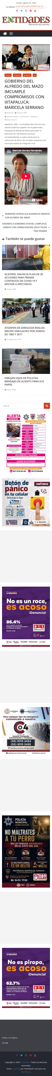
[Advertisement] (26, 556)
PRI (35, 75)
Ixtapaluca (33, 116)
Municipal (27, 75)
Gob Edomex (24, 116)
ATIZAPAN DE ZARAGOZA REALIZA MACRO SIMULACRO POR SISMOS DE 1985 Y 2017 (25, 331)
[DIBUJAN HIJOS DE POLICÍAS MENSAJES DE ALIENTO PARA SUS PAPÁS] (26, 350)
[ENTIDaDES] (5, 34)
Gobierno (17, 75)
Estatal (8, 75)
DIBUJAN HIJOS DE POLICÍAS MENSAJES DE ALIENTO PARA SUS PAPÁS (24, 381)
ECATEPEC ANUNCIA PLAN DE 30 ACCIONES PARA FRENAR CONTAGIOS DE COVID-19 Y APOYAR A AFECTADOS (24, 279)
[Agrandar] (46, 416)
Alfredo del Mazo (13, 116)
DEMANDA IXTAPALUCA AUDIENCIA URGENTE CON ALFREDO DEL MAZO (27, 215)
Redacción (10, 113)
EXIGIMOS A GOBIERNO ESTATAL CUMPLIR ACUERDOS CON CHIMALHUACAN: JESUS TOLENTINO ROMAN (24, 227)
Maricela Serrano (11, 120)
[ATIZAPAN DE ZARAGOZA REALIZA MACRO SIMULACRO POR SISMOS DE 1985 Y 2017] (26, 300)
